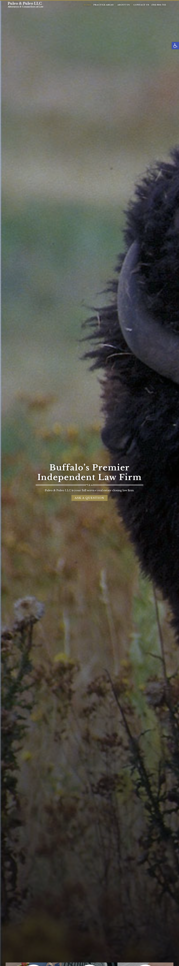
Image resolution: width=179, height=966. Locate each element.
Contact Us (141, 5)
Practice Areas (103, 5)
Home (87, 5)
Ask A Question (89, 498)
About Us (123, 5)
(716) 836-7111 (158, 5)
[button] (175, 45)
